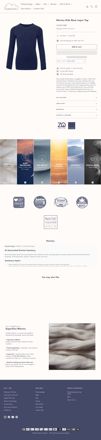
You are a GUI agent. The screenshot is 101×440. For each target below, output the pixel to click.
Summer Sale (39, 9)
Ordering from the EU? (11, 395)
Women (53, 4)
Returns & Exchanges (10, 401)
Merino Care (71, 400)
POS (50, 433)
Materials (60, 109)
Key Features (61, 97)
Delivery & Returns (63, 115)
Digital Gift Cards (9, 398)
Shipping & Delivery (10, 392)
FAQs (68, 397)
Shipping (58, 28)
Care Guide (60, 103)
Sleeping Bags (27, 4)
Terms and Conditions (10, 407)
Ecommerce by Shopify (62, 433)
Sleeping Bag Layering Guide (74, 393)
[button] (76, 52)
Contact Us (7, 410)
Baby (38, 4)
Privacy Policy (8, 404)
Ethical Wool (65, 4)
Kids (45, 4)
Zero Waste (26, 9)
